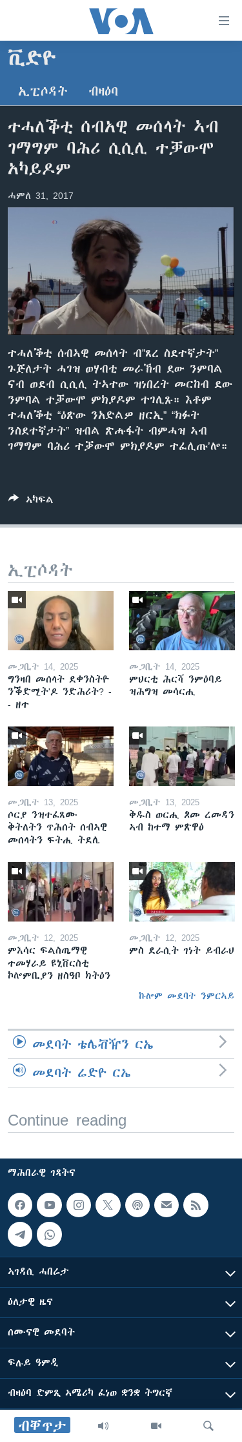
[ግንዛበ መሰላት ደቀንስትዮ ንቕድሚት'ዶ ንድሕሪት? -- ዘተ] (61, 620)
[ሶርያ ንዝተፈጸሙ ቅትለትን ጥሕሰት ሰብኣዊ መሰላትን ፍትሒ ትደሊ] (61, 756)
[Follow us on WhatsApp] (49, 1234)
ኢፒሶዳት (43, 91)
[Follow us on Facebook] (20, 1205)
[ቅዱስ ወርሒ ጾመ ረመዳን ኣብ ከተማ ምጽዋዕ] (182, 756)
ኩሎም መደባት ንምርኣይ (186, 996)
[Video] (156, 1426)
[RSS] (195, 1205)
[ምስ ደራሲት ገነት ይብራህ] (182, 892)
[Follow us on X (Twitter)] (108, 1205)
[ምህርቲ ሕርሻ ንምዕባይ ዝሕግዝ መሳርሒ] (182, 620)
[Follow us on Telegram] (20, 1234)
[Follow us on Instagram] (78, 1205)
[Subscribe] (166, 1205)
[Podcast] (137, 1205)
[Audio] (103, 1426)
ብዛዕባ (103, 91)
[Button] (31, 502)
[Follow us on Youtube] (49, 1205)
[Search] (208, 1426)
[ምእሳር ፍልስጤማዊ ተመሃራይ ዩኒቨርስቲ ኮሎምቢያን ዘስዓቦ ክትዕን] (61, 892)
